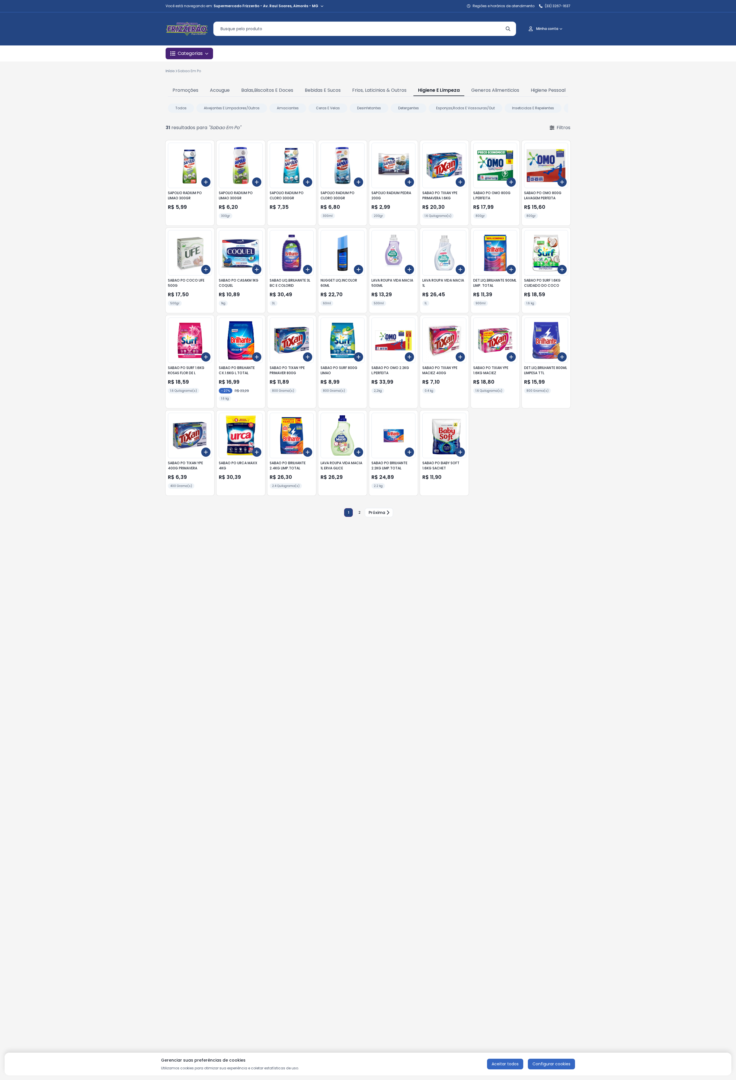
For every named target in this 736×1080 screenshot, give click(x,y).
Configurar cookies (551, 1064)
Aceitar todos (505, 1064)
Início (170, 70)
